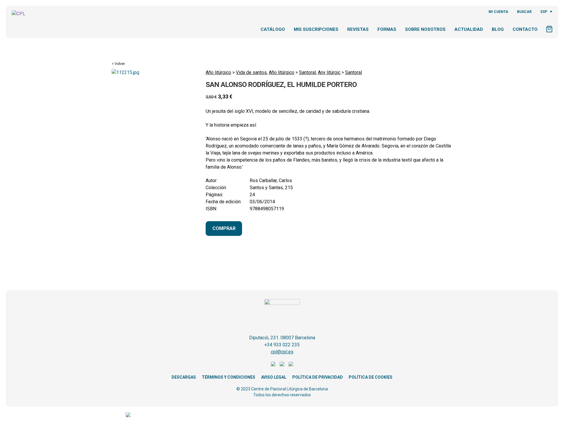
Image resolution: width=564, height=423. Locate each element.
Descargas (184, 377)
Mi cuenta (498, 12)
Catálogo (273, 29)
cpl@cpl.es (282, 352)
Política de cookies (370, 377)
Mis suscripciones (316, 29)
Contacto (525, 29)
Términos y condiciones (228, 377)
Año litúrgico (218, 72)
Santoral (307, 72)
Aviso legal (273, 377)
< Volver (118, 64)
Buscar (524, 12)
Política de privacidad (317, 377)
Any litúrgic (329, 72)
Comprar (224, 228)
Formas (386, 29)
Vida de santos (251, 72)
